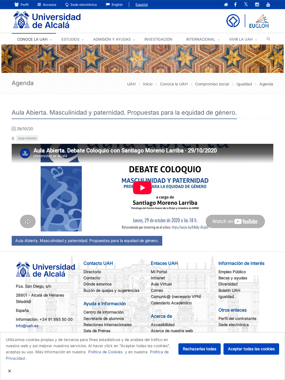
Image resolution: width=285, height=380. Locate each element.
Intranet (158, 277)
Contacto (91, 277)
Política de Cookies (105, 351)
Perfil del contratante (237, 318)
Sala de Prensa (96, 330)
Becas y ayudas (232, 277)
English (117, 5)
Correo (157, 290)
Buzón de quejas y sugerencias (111, 290)
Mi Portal (159, 271)
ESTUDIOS (70, 39)
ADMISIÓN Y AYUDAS (112, 39)
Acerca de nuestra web (172, 330)
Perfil (24, 5)
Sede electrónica (83, 5)
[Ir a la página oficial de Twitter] (246, 5)
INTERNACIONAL (200, 39)
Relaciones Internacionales (107, 324)
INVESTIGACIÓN (158, 39)
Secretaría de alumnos (103, 318)
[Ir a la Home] (46, 20)
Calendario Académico (171, 302)
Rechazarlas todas (199, 348)
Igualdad (226, 296)
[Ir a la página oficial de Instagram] (257, 5)
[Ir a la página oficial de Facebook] (235, 5)
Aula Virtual (161, 284)
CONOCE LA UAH (32, 39)
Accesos (49, 5)
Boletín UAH (229, 290)
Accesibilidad (163, 324)
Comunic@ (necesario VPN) (176, 296)
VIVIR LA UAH (241, 39)
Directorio (92, 271)
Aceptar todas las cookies (251, 348)
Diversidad (227, 284)
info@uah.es (27, 325)
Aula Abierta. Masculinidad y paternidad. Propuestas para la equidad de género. (87, 240)
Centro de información (103, 312)
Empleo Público (232, 271)
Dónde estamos (97, 284)
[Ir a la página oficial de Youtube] (268, 5)
